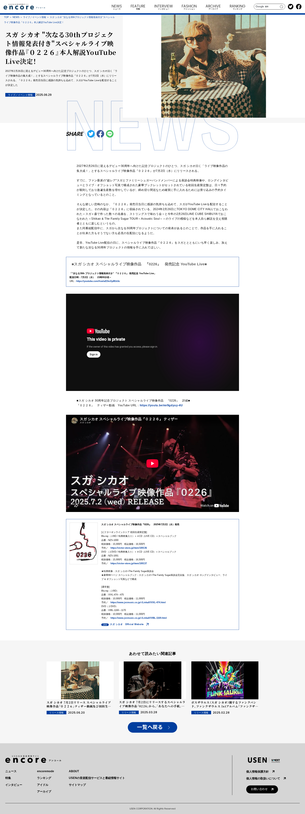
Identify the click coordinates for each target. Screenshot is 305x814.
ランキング (44, 777)
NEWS (16, 17)
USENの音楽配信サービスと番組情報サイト (97, 777)
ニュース (11, 771)
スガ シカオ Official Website (127, 624)
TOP (6, 17)
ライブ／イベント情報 (34, 17)
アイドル (42, 784)
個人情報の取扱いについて (263, 778)
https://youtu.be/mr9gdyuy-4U (161, 405)
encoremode (45, 771)
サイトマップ (77, 784)
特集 (8, 777)
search (281, 6)
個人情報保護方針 (257, 771)
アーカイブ (44, 791)
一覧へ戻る (150, 727)
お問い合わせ (259, 789)
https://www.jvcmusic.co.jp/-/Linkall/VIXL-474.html (138, 602)
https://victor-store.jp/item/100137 (128, 563)
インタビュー (13, 784)
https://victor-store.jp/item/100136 (128, 548)
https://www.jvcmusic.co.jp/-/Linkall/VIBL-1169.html (138, 618)
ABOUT (74, 771)
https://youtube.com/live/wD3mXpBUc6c (98, 281)
